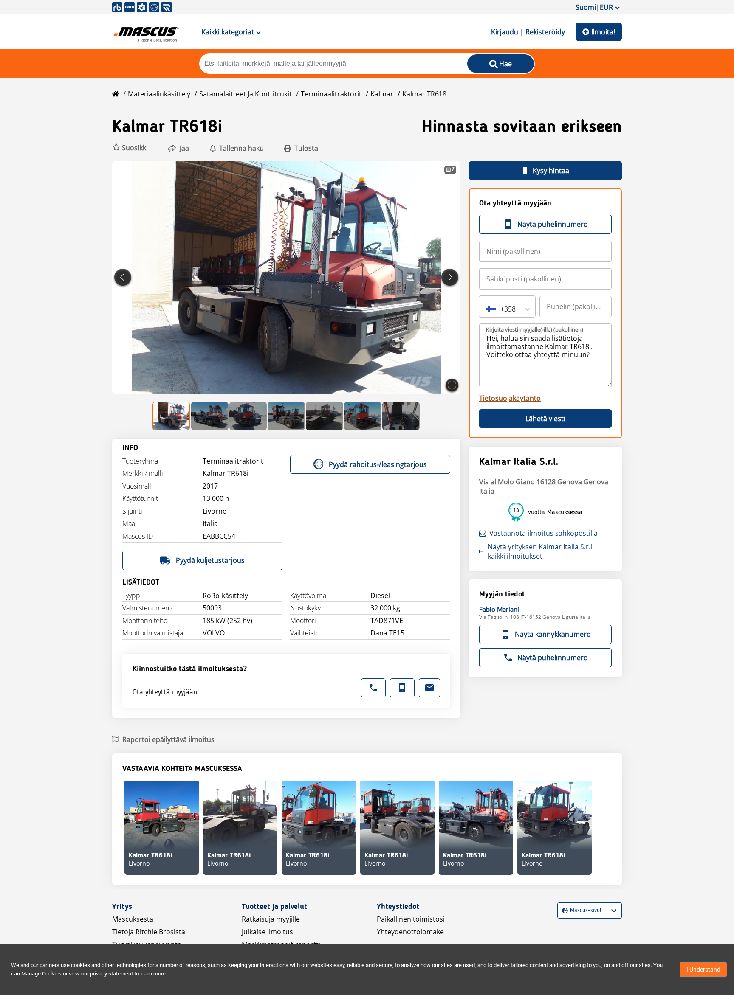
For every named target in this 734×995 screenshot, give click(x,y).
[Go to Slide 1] (171, 416)
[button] (130, 148)
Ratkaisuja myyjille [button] (271, 919)
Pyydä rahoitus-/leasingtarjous (378, 464)
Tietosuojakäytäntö (510, 398)
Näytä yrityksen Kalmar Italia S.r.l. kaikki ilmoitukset (541, 551)
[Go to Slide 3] (248, 416)
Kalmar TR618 (424, 93)
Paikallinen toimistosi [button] (411, 919)
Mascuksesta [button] (132, 919)
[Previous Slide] (122, 277)
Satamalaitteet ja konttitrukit (245, 93)
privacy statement (111, 973)
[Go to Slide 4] (286, 416)
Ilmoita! (603, 32)
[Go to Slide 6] (362, 416)
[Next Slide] (449, 277)
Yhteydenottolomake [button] (410, 931)
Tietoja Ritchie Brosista (148, 931)
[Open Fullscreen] (452, 385)
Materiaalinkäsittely (159, 93)
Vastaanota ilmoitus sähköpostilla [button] (543, 533)
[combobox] (487, 309)
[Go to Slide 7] (401, 416)
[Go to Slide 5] (324, 416)
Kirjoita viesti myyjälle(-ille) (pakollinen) (534, 329)
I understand (703, 969)
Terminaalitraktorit (331, 93)
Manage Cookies (41, 973)
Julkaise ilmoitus (267, 931)
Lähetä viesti (545, 418)
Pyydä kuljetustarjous (210, 560)
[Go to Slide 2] (210, 416)
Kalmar (381, 93)
